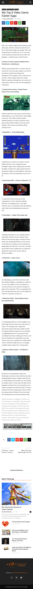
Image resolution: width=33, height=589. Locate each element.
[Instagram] (16, 577)
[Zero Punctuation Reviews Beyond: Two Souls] (5, 541)
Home (3, 6)
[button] (30, 2)
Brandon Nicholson (8, 18)
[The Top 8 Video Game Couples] (5, 524)
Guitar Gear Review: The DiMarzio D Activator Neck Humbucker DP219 (21, 549)
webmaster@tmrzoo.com (20, 573)
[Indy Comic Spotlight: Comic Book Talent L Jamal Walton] (6, 532)
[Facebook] (12, 577)
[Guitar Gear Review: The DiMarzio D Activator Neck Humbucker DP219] (6, 548)
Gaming (16, 9)
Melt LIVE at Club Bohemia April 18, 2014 (24, 451)
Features (9, 6)
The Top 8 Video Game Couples (21, 521)
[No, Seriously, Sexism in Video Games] (16, 494)
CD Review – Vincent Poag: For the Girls (8, 451)
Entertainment (10, 9)
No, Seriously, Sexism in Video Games (11, 508)
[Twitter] (21, 577)
